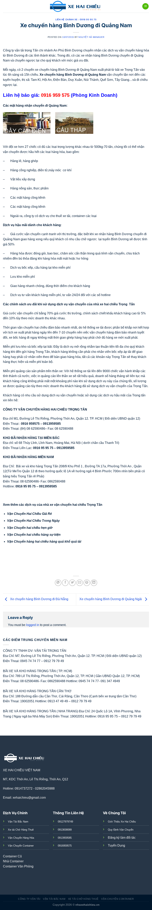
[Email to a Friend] (79, 582)
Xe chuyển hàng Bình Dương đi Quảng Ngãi (111, 599)
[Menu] (145, 6)
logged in (32, 625)
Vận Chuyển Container (117, 899)
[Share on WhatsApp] (58, 582)
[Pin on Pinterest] (87, 582)
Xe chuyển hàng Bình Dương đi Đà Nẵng (38, 599)
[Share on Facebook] (65, 582)
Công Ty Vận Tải (29, 899)
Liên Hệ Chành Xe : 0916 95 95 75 (76, 19)
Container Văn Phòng (18, 866)
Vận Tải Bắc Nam (54, 899)
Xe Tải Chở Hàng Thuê (83, 899)
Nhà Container (13, 861)
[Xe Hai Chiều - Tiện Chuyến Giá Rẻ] (76, 6)
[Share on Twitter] (72, 582)
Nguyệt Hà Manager (91, 37)
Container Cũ (12, 856)
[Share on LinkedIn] (94, 582)
